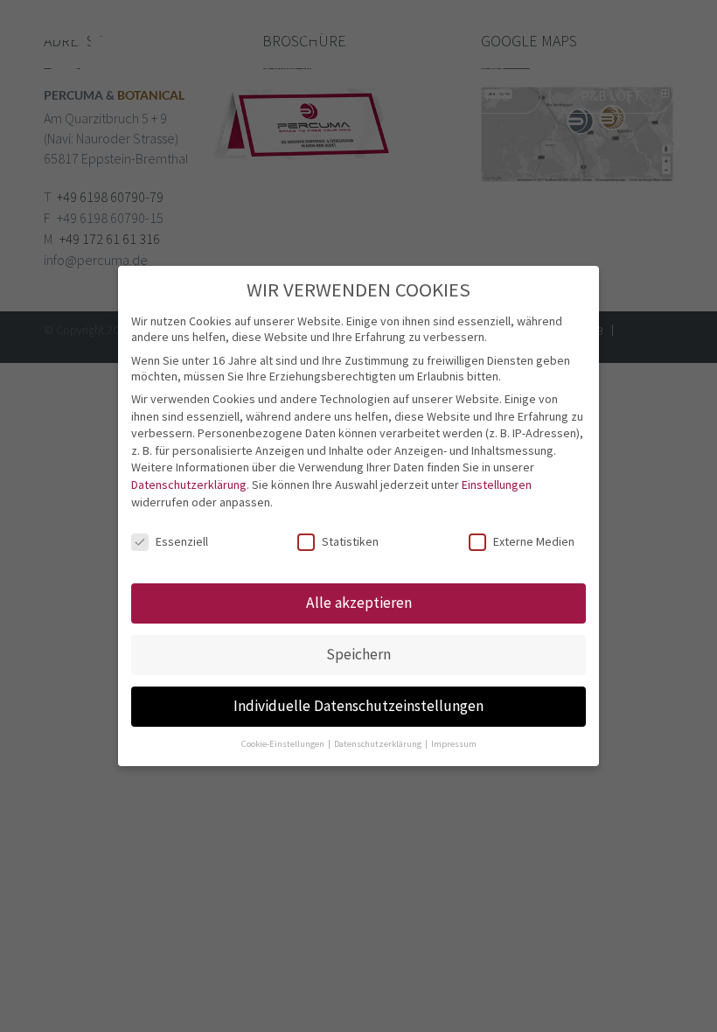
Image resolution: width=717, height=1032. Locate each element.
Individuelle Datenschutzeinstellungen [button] (358, 705)
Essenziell (182, 541)
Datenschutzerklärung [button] (378, 744)
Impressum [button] (454, 744)
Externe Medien (533, 541)
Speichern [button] (358, 654)
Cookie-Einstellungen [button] (283, 744)
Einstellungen (497, 484)
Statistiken (350, 541)
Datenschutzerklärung (189, 484)
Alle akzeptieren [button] (359, 602)
